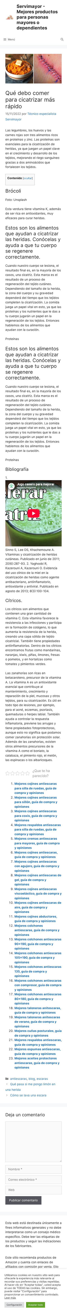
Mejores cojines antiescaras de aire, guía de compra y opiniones (37, 907)
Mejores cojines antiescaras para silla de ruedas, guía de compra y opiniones (35, 788)
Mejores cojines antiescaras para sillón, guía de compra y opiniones (35, 802)
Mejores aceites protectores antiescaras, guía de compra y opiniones (36, 1063)
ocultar (28, 178)
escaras (42, 1079)
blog (32, 1079)
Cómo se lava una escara (28, 1095)
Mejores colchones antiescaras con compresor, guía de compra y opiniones (37, 985)
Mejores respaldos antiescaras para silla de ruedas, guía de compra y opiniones (37, 829)
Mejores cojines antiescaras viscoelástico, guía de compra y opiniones (38, 893)
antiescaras (18, 1079)
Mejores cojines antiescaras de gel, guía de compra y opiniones (37, 879)
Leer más (10, 1297)
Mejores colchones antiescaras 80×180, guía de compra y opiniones (37, 998)
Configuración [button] (14, 1304)
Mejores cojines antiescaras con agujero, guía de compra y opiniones (36, 866)
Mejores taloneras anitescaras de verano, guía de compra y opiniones (37, 1021)
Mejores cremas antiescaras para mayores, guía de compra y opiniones (37, 843)
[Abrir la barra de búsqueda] (62, 39)
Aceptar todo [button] (35, 1304)
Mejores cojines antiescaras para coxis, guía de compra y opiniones (35, 815)
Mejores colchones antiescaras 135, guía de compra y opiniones (37, 971)
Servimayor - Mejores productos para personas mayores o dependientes (37, 17)
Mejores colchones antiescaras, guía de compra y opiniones (36, 930)
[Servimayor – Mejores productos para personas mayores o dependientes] (9, 17)
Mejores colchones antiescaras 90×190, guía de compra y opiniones (37, 943)
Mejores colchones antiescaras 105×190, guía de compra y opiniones (37, 957)
